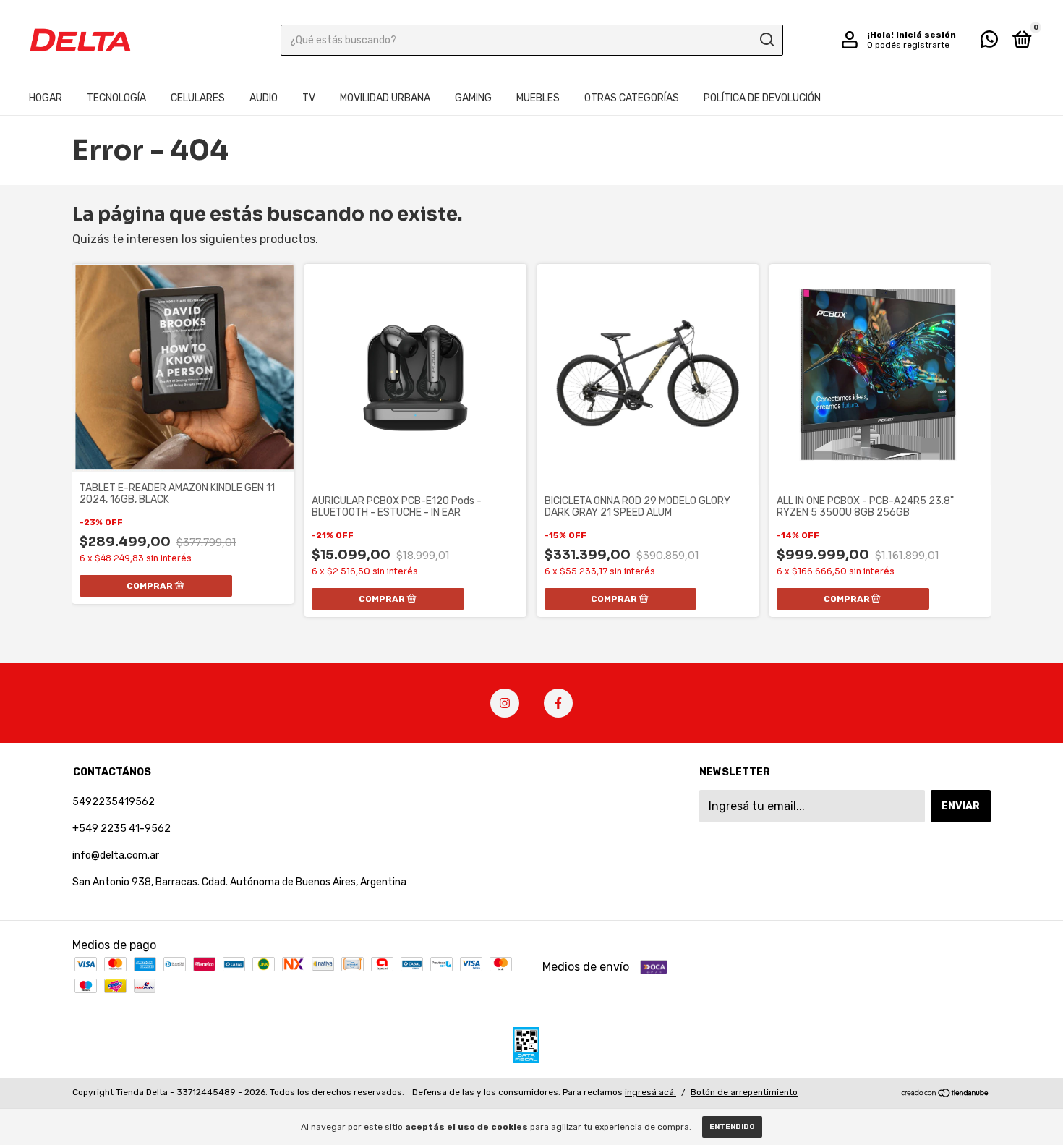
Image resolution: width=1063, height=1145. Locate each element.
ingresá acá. (650, 1092)
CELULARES (198, 98)
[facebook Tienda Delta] (558, 703)
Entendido (732, 1127)
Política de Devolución (762, 98)
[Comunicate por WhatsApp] (989, 42)
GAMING (473, 98)
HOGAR (45, 98)
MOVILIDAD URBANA (385, 98)
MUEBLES (538, 98)
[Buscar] (766, 40)
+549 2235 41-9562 (121, 828)
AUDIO (263, 98)
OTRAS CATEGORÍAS (631, 98)
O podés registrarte (908, 45)
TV (308, 98)
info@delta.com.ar (115, 855)
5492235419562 (113, 802)
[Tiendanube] (945, 1094)
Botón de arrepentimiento (744, 1092)
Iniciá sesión (926, 35)
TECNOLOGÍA (116, 98)
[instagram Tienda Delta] (504, 703)
